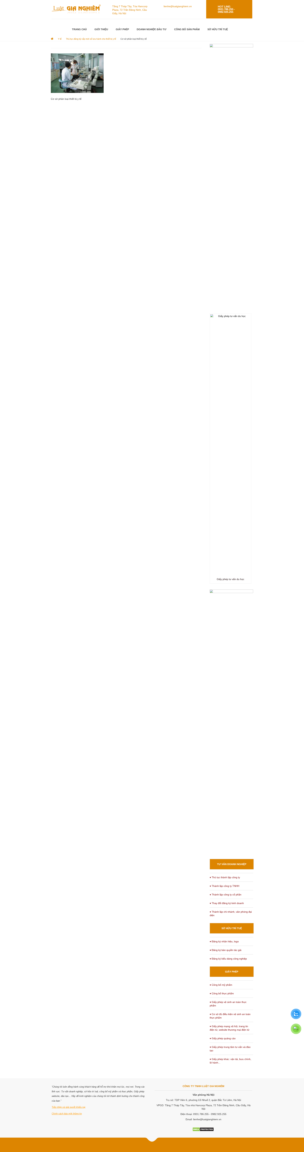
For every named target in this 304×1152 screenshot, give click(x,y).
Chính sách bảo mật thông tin (67, 1113)
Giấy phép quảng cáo (224, 1038)
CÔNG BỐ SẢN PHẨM (187, 29)
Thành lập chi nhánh (223, 911)
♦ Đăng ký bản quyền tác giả (225, 950)
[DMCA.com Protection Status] (203, 1129)
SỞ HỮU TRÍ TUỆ (217, 29)
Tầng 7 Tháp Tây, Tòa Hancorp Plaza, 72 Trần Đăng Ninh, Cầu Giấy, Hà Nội (129, 10)
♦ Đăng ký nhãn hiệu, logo (224, 941)
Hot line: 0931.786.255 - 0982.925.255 (226, 9)
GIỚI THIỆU (101, 29)
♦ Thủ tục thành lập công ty (225, 877)
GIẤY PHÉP (122, 29)
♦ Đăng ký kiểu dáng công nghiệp (228, 958)
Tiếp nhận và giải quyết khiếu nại (68, 1107)
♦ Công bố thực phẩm (222, 993)
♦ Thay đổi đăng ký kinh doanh (227, 903)
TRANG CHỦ (79, 29)
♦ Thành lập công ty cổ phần (225, 894)
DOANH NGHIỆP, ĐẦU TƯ (151, 29)
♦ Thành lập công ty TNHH (224, 886)
